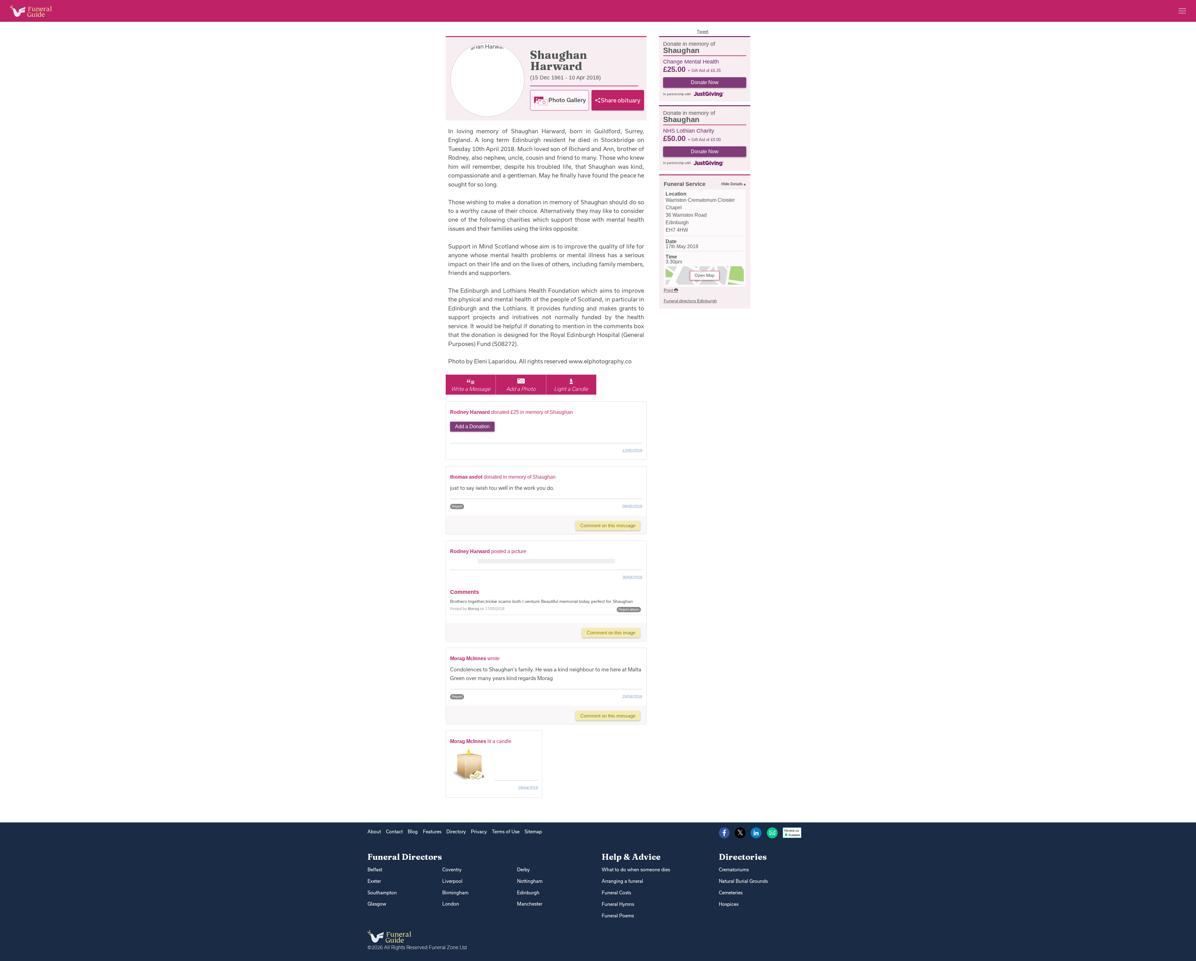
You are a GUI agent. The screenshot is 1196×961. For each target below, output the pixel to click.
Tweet (703, 31)
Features (432, 831)
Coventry (452, 869)
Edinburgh (528, 892)
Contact (394, 831)
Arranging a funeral (622, 881)
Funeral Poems (618, 915)
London (450, 904)
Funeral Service (684, 184)
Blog (413, 831)
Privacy (479, 831)
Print (669, 290)
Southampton (382, 892)
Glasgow (377, 904)
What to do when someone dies (636, 869)
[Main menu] (1182, 10)
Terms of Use (506, 831)
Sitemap (533, 831)
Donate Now (705, 82)
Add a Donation (472, 426)
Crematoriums (734, 869)
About (374, 831)
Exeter (374, 881)
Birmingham (455, 892)
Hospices (728, 904)
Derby (523, 869)
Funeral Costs (616, 892)
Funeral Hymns (618, 904)
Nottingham (530, 881)
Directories (743, 857)
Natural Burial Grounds (743, 881)
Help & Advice (631, 857)
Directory (456, 831)
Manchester (529, 904)
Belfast (375, 869)
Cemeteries (731, 892)
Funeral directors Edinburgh (690, 300)
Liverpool (452, 881)
